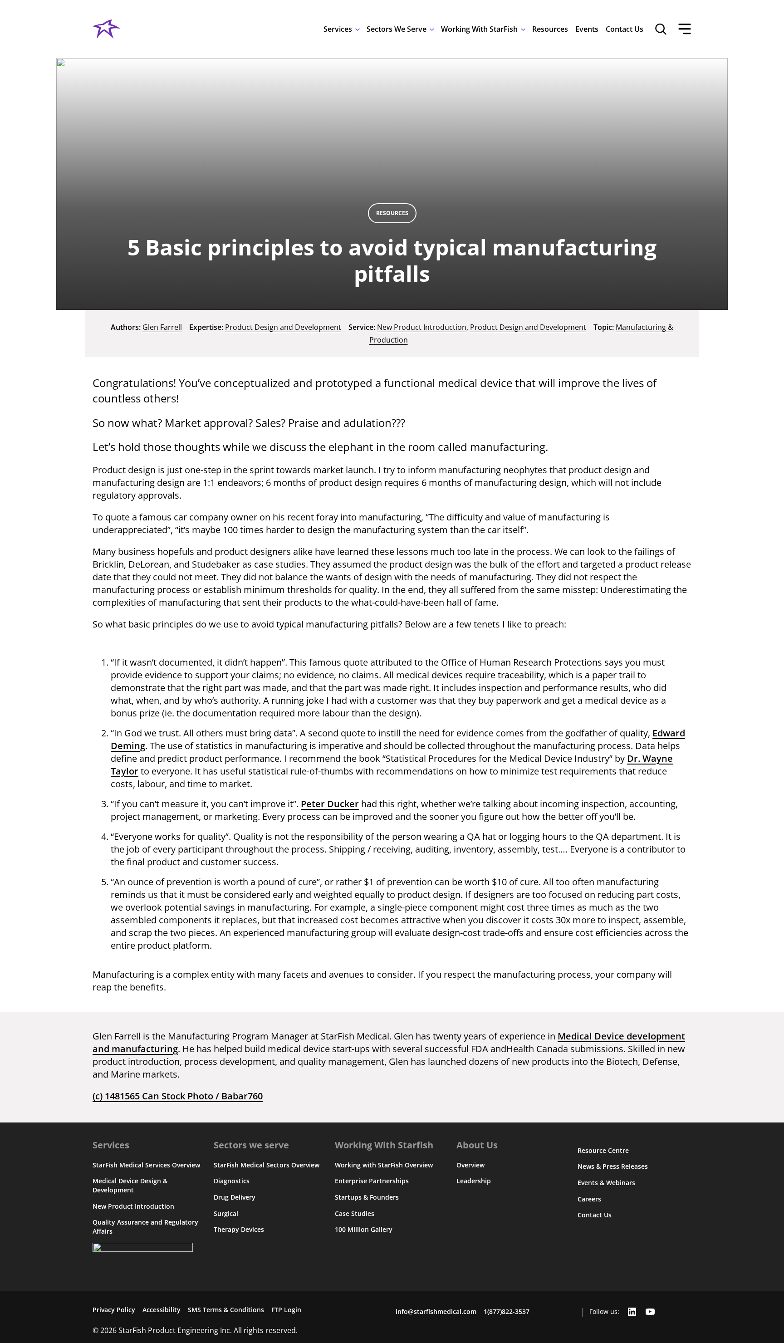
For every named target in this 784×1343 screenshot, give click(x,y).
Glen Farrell (162, 327)
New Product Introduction (421, 327)
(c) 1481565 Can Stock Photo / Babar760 (178, 1096)
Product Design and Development (283, 327)
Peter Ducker (330, 804)
